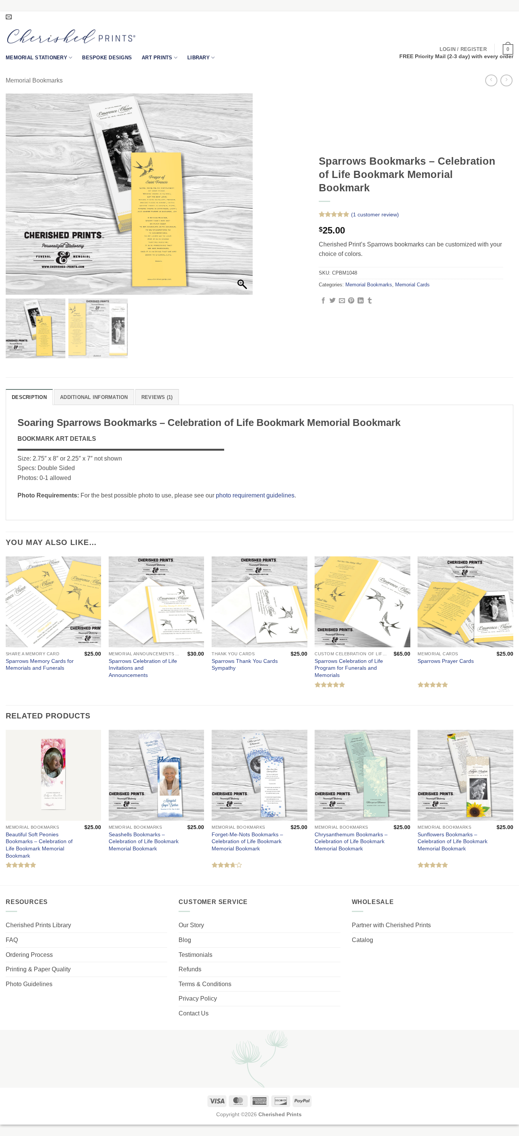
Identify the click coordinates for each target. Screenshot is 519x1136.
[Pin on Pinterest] (351, 300)
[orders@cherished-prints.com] (10, 16)
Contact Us (194, 1013)
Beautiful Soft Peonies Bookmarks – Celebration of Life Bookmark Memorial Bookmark (39, 845)
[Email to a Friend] (342, 300)
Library (198, 57)
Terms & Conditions (205, 984)
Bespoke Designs (107, 57)
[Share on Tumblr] (370, 300)
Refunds (190, 969)
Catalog (362, 940)
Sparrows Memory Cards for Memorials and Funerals (40, 664)
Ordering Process (29, 955)
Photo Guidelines (29, 984)
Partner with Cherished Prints (391, 925)
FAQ (12, 940)
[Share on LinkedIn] (361, 300)
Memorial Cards (412, 285)
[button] (463, 49)
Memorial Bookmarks (34, 80)
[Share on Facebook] (323, 300)
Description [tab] (29, 397)
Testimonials (195, 955)
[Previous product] (506, 80)
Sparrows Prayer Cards (446, 661)
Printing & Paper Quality (38, 969)
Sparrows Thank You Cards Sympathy (245, 664)
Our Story (191, 925)
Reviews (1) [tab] (157, 397)
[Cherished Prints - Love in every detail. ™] (71, 36)
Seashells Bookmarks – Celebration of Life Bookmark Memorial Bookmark (144, 841)
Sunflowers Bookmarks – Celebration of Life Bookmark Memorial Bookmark (452, 841)
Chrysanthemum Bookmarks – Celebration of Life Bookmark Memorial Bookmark (351, 841)
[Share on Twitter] (332, 300)
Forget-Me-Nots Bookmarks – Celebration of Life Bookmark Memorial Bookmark (247, 841)
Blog (185, 940)
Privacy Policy (198, 998)
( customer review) (375, 214)
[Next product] (491, 80)
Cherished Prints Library (38, 925)
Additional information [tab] (94, 397)
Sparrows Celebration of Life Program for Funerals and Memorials (349, 668)
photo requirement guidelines (255, 495)
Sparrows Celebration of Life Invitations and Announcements (143, 668)
